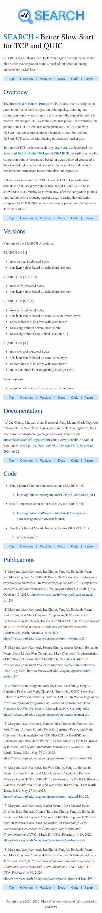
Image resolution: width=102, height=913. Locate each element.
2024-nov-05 (46, 445)
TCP (49, 58)
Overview (26, 78)
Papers (89, 78)
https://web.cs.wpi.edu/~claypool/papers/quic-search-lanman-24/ (46, 714)
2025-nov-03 (85, 445)
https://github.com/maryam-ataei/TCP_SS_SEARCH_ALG (57, 494)
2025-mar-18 (65, 445)
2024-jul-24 (28, 445)
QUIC (63, 58)
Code (74, 78)
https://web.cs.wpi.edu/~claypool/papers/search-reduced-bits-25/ (46, 796)
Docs (61, 78)
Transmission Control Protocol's (30, 103)
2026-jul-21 (11, 451)
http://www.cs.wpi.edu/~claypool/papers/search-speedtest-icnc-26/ (47, 878)
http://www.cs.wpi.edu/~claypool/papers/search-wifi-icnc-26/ (44, 840)
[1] (25, 252)
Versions (46, 78)
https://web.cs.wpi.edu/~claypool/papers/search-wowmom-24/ (44, 638)
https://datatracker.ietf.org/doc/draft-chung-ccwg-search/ (40, 439)
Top (11, 78)
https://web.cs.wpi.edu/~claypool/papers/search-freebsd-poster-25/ (47, 758)
